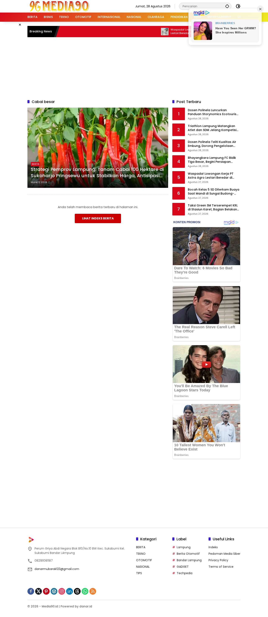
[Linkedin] (69, 591)
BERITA (35, 164)
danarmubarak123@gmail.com (57, 569)
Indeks (213, 547)
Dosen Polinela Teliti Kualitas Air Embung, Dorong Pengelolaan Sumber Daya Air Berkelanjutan (212, 144)
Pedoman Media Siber (224, 554)
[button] (227, 6)
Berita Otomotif (188, 554)
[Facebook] (30, 591)
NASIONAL (143, 567)
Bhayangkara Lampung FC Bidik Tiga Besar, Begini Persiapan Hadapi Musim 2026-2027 (212, 160)
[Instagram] (61, 591)
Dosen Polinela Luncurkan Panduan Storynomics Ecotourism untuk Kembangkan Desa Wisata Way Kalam (213, 112)
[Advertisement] (134, 67)
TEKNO (141, 554)
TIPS (139, 573)
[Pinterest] (46, 591)
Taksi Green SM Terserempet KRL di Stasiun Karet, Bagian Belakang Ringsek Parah (213, 208)
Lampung (184, 547)
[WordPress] (54, 591)
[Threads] (77, 591)
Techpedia (184, 573)
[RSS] (92, 591)
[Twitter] (38, 591)
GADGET (183, 567)
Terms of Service (221, 567)
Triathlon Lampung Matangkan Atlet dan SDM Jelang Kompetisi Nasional (212, 128)
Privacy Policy (218, 560)
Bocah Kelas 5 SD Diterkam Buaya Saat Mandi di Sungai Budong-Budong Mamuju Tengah (213, 192)
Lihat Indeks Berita (98, 218)
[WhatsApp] (85, 591)
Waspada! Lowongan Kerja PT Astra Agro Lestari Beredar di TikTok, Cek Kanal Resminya (182, 31)
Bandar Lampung (189, 560)
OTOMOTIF (144, 560)
